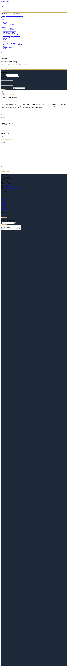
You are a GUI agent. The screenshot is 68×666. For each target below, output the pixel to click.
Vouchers (4, 205)
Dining (3, 204)
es (2, 6)
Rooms (4, 203)
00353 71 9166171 (5, 1)
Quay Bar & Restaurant (8, 200)
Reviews (4, 202)
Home (3, 199)
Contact (4, 209)
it (2, 8)
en (2, 4)
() (7, 88)
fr (2, 7)
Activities (4, 208)
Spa (3, 207)
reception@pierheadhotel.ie (8, 139)
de (2, 3)
